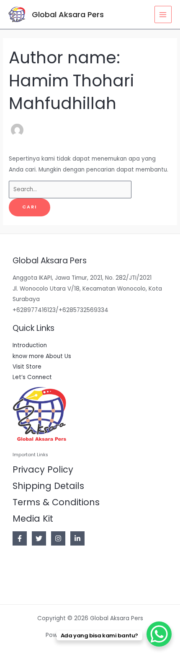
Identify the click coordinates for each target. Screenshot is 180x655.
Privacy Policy (43, 469)
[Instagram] (58, 538)
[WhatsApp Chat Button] (159, 634)
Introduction (30, 345)
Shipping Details (48, 486)
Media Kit (33, 518)
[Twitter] (39, 538)
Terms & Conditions (56, 502)
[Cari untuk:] (70, 189)
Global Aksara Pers (68, 14)
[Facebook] (20, 538)
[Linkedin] (77, 538)
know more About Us (42, 356)
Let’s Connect (32, 377)
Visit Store (27, 367)
